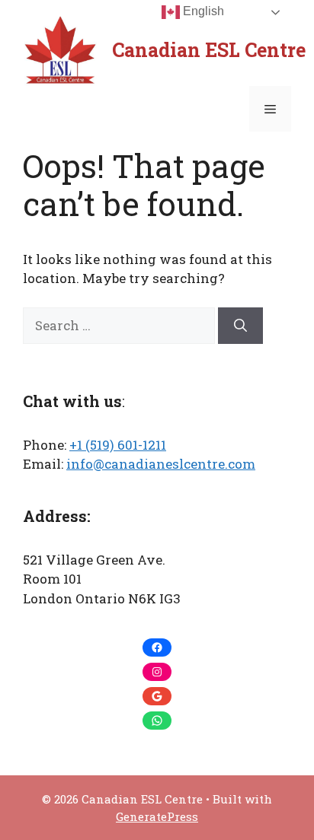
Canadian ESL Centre (209, 49)
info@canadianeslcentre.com (160, 464)
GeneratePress (157, 816)
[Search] (240, 325)
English (202, 11)
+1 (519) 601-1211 (117, 444)
